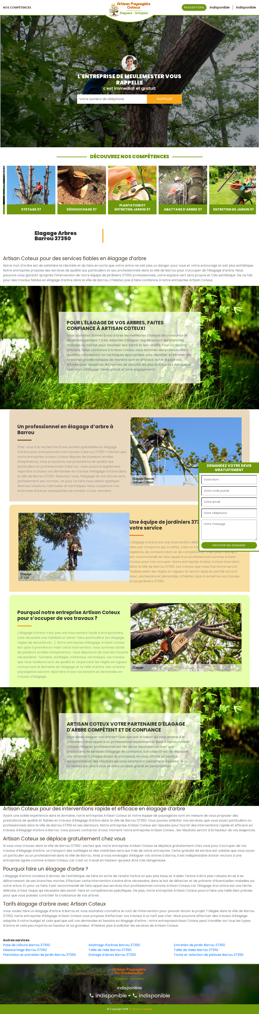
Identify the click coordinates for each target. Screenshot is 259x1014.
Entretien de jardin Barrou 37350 (199, 945)
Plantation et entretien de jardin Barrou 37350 (39, 954)
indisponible (110, 995)
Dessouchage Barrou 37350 (25, 950)
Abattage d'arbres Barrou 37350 (114, 945)
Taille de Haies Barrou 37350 (196, 950)
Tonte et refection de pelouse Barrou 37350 (208, 954)
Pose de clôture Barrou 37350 (26, 945)
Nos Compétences (17, 7)
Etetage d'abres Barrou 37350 (112, 954)
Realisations (194, 7)
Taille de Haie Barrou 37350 (109, 950)
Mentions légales (142, 1009)
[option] (27, 190)
